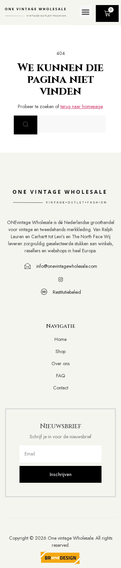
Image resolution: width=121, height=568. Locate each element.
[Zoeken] (25, 125)
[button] (85, 11)
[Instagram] (60, 279)
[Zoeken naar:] (60, 123)
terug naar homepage (82, 106)
